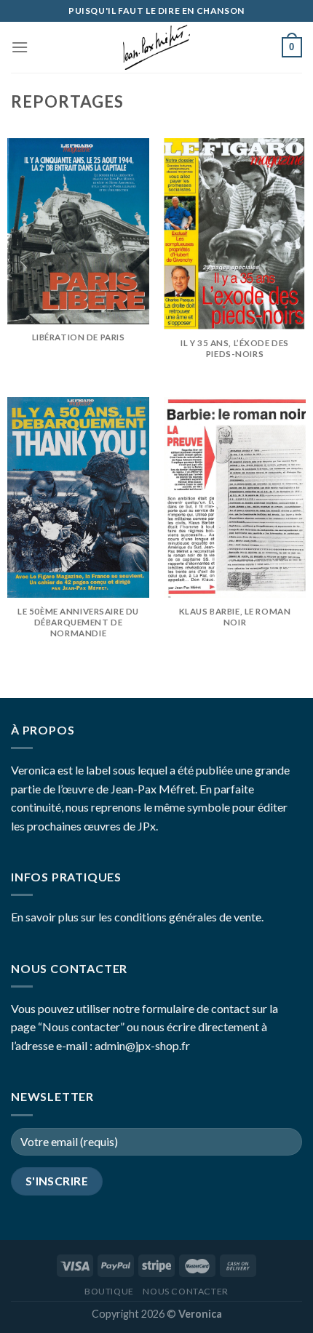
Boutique (109, 1291)
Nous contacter (186, 1291)
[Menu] (19, 47)
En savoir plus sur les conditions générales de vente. (137, 917)
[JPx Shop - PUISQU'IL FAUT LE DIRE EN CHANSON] (156, 47)
